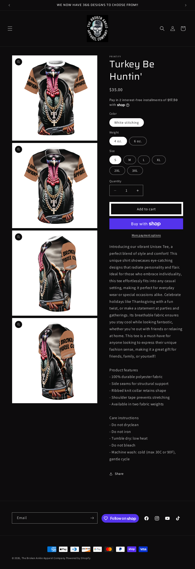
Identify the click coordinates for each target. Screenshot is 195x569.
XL (159, 160)
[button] (10, 28)
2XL (117, 170)
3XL (135, 170)
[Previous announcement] (9, 5)
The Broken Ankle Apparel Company (43, 558)
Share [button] (119, 473)
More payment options (146, 235)
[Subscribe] (92, 518)
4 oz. (118, 141)
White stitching (126, 122)
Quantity (115, 181)
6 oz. (138, 141)
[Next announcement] (185, 5)
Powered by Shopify (78, 558)
